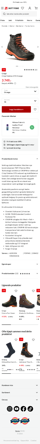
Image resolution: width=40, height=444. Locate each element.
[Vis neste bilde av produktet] (38, 47)
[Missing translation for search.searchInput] (3, 14)
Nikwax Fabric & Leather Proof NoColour (18, 125)
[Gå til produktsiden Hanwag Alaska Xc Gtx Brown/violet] (27, 301)
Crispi (4, 74)
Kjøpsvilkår (25, 440)
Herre (29, 20)
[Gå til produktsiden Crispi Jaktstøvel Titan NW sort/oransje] (27, 350)
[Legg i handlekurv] (32, 127)
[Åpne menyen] (2, 8)
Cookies (33, 440)
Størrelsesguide (32, 87)
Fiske (2, 20)
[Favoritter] (22, 8)
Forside (4, 26)
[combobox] (19, 14)
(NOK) (20, 431)
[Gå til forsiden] (12, 8)
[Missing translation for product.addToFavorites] (35, 109)
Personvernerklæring (11, 440)
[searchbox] (21, 13)
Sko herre (19, 26)
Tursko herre (29, 26)
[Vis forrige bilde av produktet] (2, 47)
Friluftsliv (19, 20)
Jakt (10, 20)
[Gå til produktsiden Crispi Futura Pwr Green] (9, 301)
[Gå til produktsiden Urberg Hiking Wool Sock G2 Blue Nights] (9, 350)
